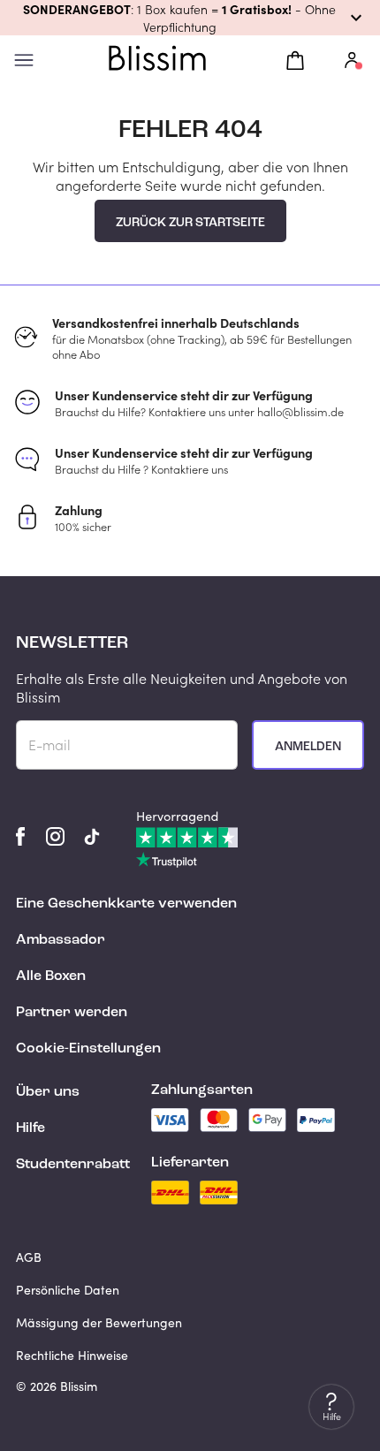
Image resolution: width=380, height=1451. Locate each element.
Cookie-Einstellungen (88, 1049)
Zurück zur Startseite (190, 223)
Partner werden (71, 1013)
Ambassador (60, 940)
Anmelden (308, 747)
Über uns (48, 1092)
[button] (190, 17)
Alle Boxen (51, 976)
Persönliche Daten (67, 1289)
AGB (29, 1257)
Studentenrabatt (73, 1165)
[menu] (24, 60)
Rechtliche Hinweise (72, 1355)
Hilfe (30, 1128)
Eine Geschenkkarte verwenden (126, 904)
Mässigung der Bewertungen (99, 1322)
